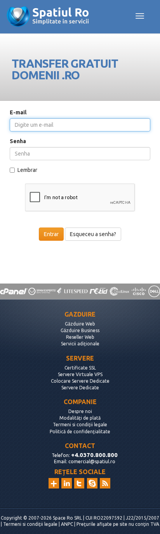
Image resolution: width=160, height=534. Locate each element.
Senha (18, 141)
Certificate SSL (80, 367)
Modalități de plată (80, 417)
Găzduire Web (80, 323)
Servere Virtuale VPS (80, 374)
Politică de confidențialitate (80, 431)
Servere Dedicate (80, 387)
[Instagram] (54, 483)
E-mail (18, 112)
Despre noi (80, 411)
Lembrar (27, 170)
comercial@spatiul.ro (91, 461)
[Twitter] (79, 483)
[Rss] (105, 483)
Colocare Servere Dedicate (80, 380)
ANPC (67, 524)
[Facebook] (92, 483)
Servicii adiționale (80, 343)
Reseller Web (80, 337)
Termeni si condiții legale (80, 424)
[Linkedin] (66, 483)
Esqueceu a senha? (93, 234)
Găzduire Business (80, 330)
